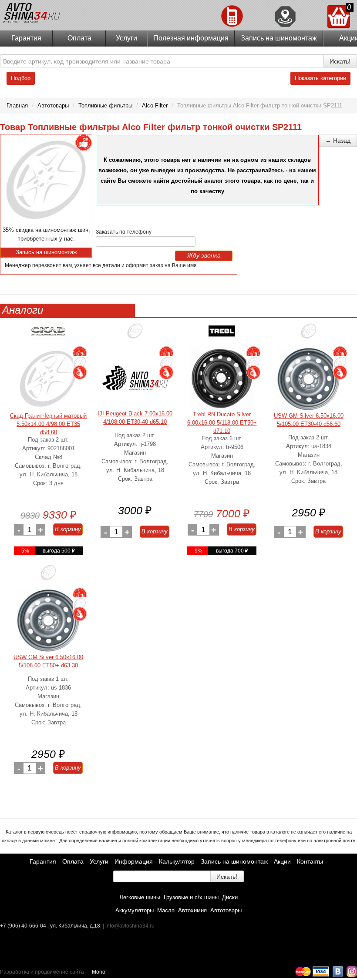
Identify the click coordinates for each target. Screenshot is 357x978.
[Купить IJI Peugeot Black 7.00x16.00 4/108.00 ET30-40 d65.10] (135, 377)
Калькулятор (177, 861)
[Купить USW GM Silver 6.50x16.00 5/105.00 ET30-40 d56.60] (308, 379)
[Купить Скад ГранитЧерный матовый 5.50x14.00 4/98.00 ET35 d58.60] (48, 379)
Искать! (340, 61)
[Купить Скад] (48, 334)
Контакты (310, 861)
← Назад (337, 140)
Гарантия (26, 38)
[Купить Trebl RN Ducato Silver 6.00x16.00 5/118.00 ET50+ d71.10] (222, 378)
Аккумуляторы (134, 910)
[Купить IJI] (135, 334)
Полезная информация (191, 38)
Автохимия (192, 910)
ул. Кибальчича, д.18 (75, 926)
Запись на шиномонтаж (279, 38)
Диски (230, 897)
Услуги (126, 38)
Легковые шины (139, 897)
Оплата (79, 38)
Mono (98, 972)
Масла (166, 910)
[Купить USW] (308, 334)
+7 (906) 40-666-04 (23, 926)
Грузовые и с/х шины (191, 897)
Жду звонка (204, 255)
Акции (282, 861)
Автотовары (226, 910)
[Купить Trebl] (222, 334)
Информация (134, 861)
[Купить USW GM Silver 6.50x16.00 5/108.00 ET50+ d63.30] (48, 620)
